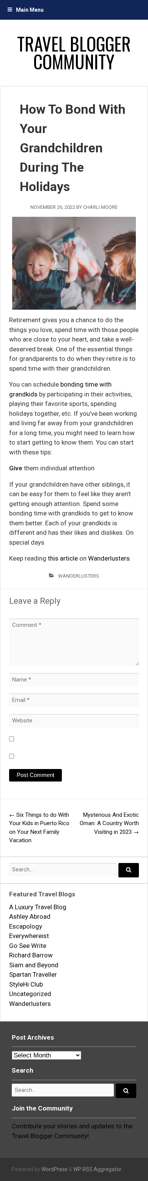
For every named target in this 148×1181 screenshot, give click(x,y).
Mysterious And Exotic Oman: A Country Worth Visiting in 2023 (109, 823)
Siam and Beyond (33, 965)
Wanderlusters (109, 558)
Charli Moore (100, 207)
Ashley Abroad (29, 916)
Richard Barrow (31, 955)
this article (63, 558)
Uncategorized (30, 994)
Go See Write (27, 945)
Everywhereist (29, 936)
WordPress (54, 1169)
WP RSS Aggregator (97, 1169)
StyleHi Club (26, 984)
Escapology (25, 926)
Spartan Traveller (33, 974)
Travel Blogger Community (74, 52)
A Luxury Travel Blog (37, 907)
